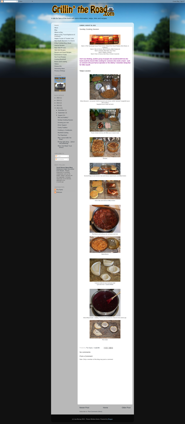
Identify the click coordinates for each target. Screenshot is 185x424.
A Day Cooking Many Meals (62, 43)
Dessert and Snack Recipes (62, 52)
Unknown (59, 192)
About (56, 27)
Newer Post (84, 408)
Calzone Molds (109, 284)
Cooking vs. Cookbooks (65, 130)
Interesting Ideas (59, 68)
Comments (60, 159)
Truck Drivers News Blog (64, 167)
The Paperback (62, 135)
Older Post (126, 408)
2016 (58, 100)
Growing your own (63, 122)
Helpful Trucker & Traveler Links (64, 38)
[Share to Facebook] (110, 348)
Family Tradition (62, 127)
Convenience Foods (60, 54)
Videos (56, 64)
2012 (58, 108)
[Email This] (105, 348)
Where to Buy (58, 32)
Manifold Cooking (63, 132)
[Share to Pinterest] (112, 348)
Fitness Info (58, 66)
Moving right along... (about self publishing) (66, 142)
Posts (59, 156)
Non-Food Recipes (60, 57)
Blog (55, 30)
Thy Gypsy (59, 189)
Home (105, 408)
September (61, 112)
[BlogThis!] (107, 348)
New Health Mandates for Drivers (64, 41)
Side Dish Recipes (60, 50)
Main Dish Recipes (60, 47)
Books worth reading (60, 61)
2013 (58, 105)
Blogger (110, 419)
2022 (58, 98)
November (61, 110)
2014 (58, 103)
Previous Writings (59, 71)
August (60, 115)
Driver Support (62, 125)
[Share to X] (108, 348)
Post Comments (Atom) (95, 411)
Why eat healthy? (63, 117)
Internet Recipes (59, 45)
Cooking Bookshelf (60, 59)
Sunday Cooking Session (65, 120)
